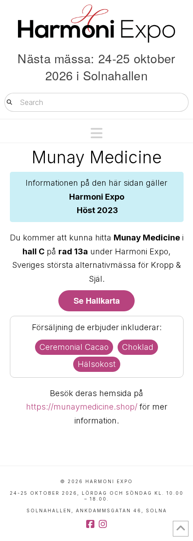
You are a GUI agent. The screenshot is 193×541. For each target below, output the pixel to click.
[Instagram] (103, 524)
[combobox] (96, 102)
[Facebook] (90, 524)
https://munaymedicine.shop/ (81, 406)
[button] (96, 133)
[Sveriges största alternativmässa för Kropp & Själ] (96, 23)
